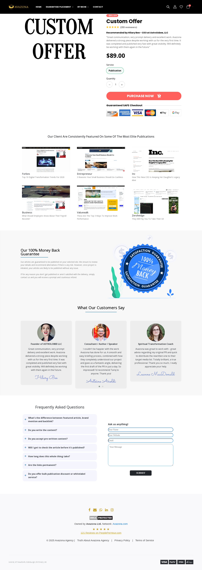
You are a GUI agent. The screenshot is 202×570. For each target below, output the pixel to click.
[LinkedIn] (106, 510)
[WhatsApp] (101, 510)
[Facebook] (89, 510)
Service (110, 64)
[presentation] (16, 355)
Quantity (110, 78)
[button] (99, 386)
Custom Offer (124, 21)
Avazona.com (120, 524)
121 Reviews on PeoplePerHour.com (101, 532)
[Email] (95, 510)
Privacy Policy (122, 540)
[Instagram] (112, 510)
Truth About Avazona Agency (93, 540)
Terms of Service (144, 540)
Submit (140, 473)
